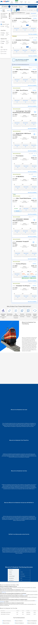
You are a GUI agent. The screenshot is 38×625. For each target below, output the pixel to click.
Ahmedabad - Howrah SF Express (21, 18)
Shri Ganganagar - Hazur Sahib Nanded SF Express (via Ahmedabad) (21, 111)
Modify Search (32, 6)
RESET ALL (8, 10)
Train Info (25, 2)
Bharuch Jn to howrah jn (7, 620)
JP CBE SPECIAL (18, 176)
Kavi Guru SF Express (19, 263)
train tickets (24, 594)
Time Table (34, 18)
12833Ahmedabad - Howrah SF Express (6, 612)
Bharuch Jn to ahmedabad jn (32, 620)
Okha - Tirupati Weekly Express (22, 198)
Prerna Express (18, 155)
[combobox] (5, 6)
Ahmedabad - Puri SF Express (20, 40)
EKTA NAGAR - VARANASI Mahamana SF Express (21, 219)
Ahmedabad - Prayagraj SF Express (21, 242)
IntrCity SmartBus (16, 2)
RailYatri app (4, 592)
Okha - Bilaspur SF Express (21, 69)
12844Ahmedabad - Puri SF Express (5, 614)
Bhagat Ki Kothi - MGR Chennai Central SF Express (22, 134)
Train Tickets (12, 2)
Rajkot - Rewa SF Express (20, 90)
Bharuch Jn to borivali (18, 620)
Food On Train (21, 2)
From (2, 5)
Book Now (25, 276)
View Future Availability (32, 34)
